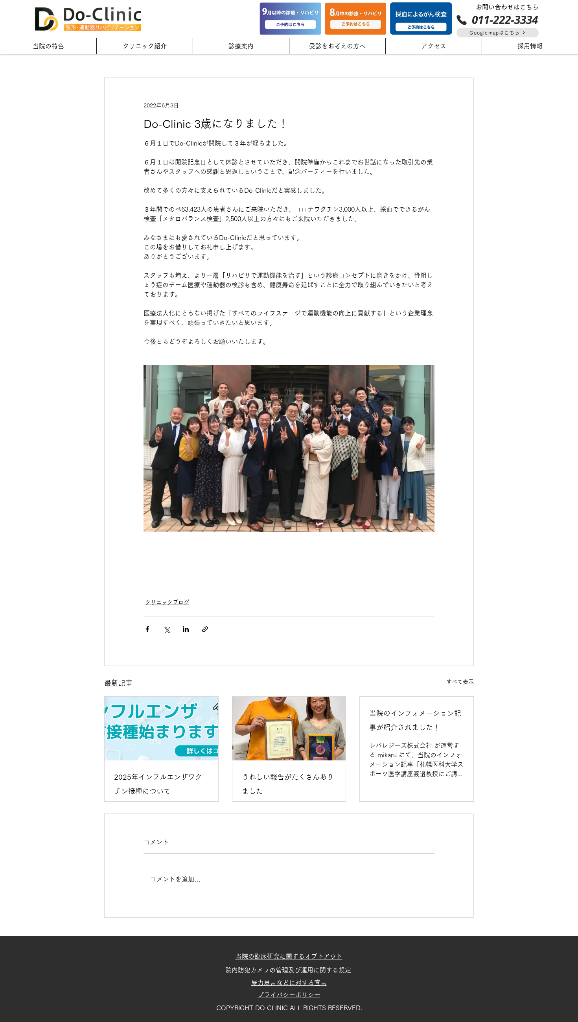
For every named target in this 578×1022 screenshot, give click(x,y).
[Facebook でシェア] (147, 629)
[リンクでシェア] (205, 629)
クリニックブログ (167, 602)
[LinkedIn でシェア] (186, 629)
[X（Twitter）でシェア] (166, 629)
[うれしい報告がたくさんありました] (289, 728)
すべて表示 (460, 681)
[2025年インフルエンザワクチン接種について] (161, 728)
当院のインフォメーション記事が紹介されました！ (415, 720)
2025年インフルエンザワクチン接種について (158, 784)
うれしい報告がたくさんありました (288, 784)
